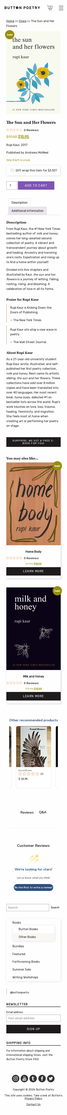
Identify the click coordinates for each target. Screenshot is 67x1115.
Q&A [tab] (42, 812)
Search (55, 907)
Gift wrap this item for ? (36, 170)
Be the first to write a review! (33, 887)
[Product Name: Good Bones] (33, 757)
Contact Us (33, 1104)
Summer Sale (21, 969)
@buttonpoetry (19, 992)
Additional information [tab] (28, 211)
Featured (18, 954)
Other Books (27, 937)
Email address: (14, 1012)
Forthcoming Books (26, 961)
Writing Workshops (25, 977)
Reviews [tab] (27, 812)
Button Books (28, 929)
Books (16, 922)
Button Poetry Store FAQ (22, 1059)
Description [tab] (20, 202)
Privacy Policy (33, 1098)
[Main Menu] (61, 8)
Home (10, 21)
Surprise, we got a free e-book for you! (33, 442)
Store (22, 21)
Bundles (18, 946)
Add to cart (36, 185)
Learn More (33, 571)
